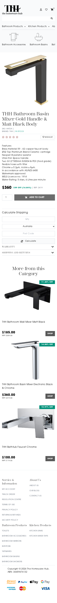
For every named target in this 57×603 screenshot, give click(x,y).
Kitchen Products (37, 26)
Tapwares (7, 551)
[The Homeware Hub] (15, 9)
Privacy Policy (10, 510)
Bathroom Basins (11, 556)
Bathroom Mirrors (11, 541)
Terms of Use (8, 505)
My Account (8, 489)
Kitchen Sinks (36, 531)
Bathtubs (6, 546)
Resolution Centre (11, 499)
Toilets (5, 531)
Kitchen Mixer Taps (39, 536)
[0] (52, 10)
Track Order (8, 494)
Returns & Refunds (11, 515)
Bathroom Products (12, 26)
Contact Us (35, 496)
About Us (34, 485)
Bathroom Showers (12, 562)
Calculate (30, 241)
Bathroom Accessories (14, 536)
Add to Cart (37, 197)
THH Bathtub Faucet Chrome (19, 447)
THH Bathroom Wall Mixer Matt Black (23, 322)
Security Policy (10, 520)
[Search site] (52, 18)
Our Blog (35, 491)
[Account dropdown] (41, 10)
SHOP (50, 334)
